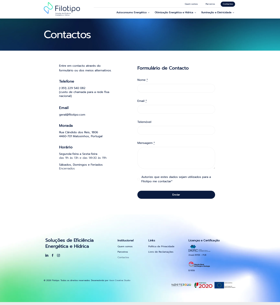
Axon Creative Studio (119, 280)
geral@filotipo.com (72, 114)
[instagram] (58, 255)
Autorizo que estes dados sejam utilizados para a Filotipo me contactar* (176, 179)
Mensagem (146, 143)
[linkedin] (46, 255)
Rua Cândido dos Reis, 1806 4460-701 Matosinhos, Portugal (81, 134)
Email (142, 101)
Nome (142, 80)
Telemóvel (144, 122)
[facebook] (52, 255)
